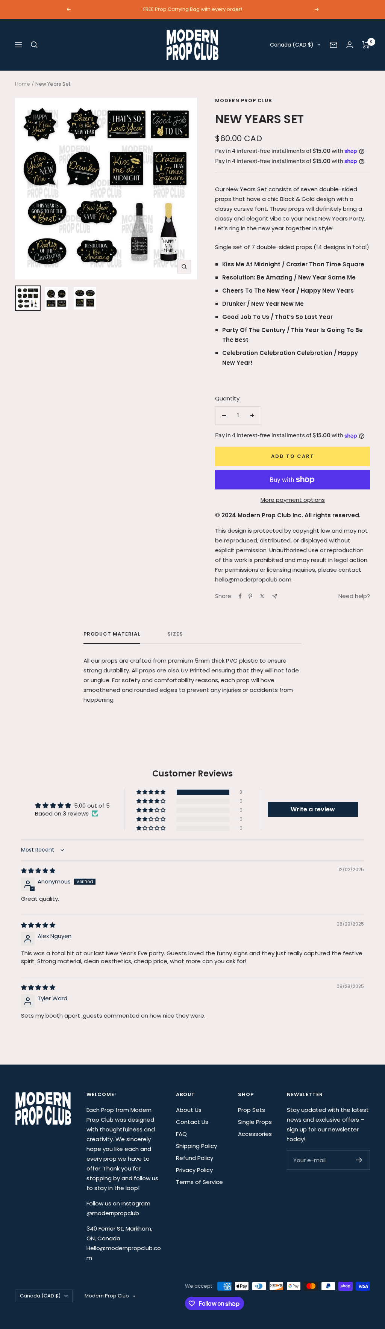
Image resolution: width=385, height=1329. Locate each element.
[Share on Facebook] (240, 596)
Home (22, 84)
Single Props (255, 1122)
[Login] (349, 44)
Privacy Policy (194, 1170)
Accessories (255, 1134)
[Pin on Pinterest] (250, 596)
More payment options (293, 500)
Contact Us (192, 1122)
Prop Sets (251, 1110)
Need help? (354, 596)
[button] (151, 792)
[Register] (359, 1160)
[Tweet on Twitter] (262, 596)
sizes (175, 634)
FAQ (181, 1134)
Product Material (111, 634)
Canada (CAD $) (292, 44)
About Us (189, 1110)
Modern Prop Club (243, 100)
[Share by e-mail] (274, 596)
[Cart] (366, 44)
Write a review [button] (313, 809)
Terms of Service (199, 1182)
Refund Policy (194, 1158)
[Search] (34, 44)
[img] (38, 870)
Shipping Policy (196, 1146)
